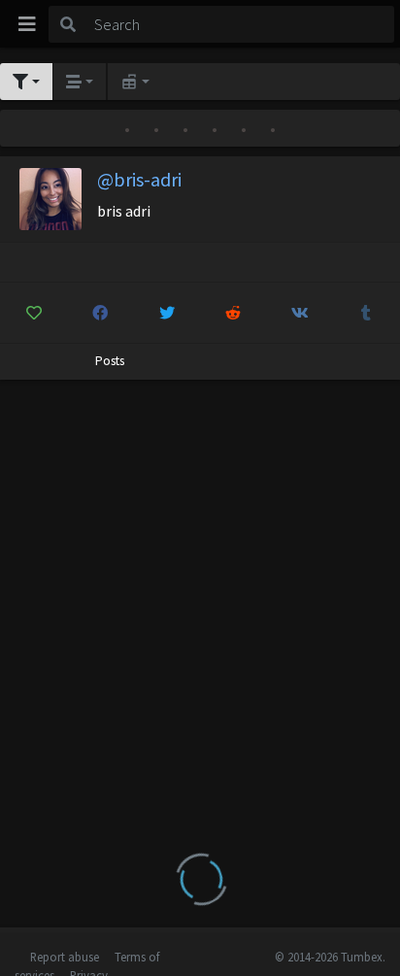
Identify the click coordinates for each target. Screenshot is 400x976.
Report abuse (64, 956)
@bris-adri (139, 179)
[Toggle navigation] (27, 24)
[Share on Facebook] (101, 312)
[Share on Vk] (300, 312)
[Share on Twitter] (167, 312)
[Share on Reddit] (234, 312)
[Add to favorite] (34, 312)
